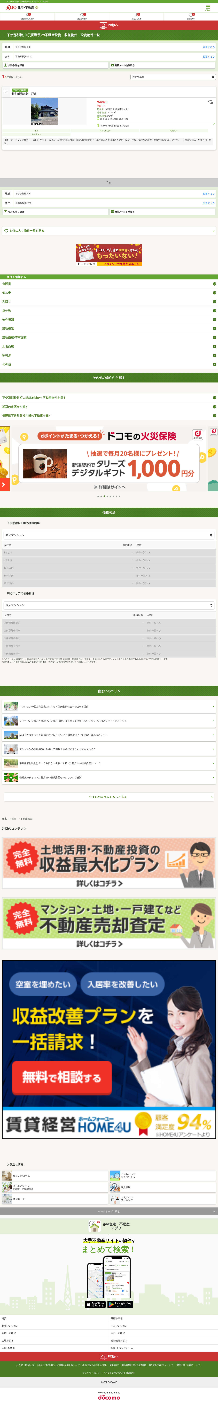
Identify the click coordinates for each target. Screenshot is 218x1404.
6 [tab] (113, 496)
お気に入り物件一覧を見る (27, 230)
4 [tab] (107, 496)
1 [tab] (98, 496)
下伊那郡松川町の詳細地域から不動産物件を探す (34, 397)
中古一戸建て (118, 1333)
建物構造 (8, 328)
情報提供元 (114, 1365)
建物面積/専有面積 (14, 337)
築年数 (6, 310)
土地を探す (8, 1340)
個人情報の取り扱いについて (161, 1365)
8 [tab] (120, 496)
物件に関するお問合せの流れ (94, 1365)
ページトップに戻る (109, 1211)
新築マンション (10, 1325)
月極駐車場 (117, 1318)
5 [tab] (110, 496)
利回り (6, 301)
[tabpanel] (109, 459)
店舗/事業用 (8, 1348)
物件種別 (8, 319)
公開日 (6, 283)
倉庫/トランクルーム (122, 1348)
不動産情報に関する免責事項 (134, 1365)
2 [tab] (101, 496)
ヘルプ (107, 1373)
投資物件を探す (119, 1340)
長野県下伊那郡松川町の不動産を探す (27, 415)
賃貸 (4, 1318)
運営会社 (130, 1373)
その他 (6, 364)
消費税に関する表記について (188, 1365)
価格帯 (6, 292)
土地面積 (8, 346)
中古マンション (119, 1325)
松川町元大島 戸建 (24, 93)
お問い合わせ (117, 1373)
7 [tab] (117, 496)
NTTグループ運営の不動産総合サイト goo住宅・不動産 (27, 1)
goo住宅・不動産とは (25, 1365)
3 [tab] (104, 496)
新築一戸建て (9, 1333)
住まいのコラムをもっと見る (108, 796)
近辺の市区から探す (15, 406)
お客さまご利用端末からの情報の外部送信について (58, 1365)
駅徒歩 (6, 355)
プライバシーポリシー (91, 1373)
